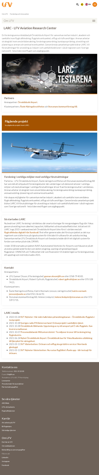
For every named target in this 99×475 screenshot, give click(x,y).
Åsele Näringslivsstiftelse (32, 106)
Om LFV (5, 14)
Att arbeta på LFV (8, 422)
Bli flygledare (7, 426)
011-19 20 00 (19, 371)
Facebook (5, 465)
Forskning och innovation (19, 14)
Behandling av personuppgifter (13, 450)
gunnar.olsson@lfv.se (54, 276)
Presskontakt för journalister (13, 384)
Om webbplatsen (8, 446)
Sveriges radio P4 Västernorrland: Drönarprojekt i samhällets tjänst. (52, 323)
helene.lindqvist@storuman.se (69, 297)
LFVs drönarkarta (8, 407)
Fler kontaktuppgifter (10, 387)
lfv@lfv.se (10, 374)
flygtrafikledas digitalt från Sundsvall (21, 232)
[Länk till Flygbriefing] (82, 4)
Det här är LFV (7, 442)
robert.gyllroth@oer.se (69, 279)
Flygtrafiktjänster (8, 411)
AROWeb (5, 403)
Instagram (6, 461)
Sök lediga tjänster (9, 430)
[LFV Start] (7, 4)
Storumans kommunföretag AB (62, 106)
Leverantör (6, 381)
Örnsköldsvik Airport (27, 102)
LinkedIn (5, 457)
